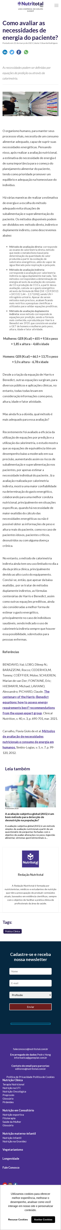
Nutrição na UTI (12, 1087)
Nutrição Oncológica (14, 1091)
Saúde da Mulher (12, 1121)
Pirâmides (8, 1102)
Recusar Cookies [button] (18, 1219)
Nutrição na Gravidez (14, 1141)
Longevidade (11, 1158)
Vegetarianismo (13, 1149)
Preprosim (8, 1095)
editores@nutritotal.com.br (30, 1068)
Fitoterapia (9, 1118)
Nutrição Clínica (13, 1080)
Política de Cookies (44, 1076)
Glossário (8, 1098)
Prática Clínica (12, 931)
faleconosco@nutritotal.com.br (30, 1048)
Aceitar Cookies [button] (43, 1219)
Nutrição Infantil (12, 1137)
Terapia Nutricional (13, 1084)
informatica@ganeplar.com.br (30, 1057)
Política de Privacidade (19, 1076)
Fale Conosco (11, 1167)
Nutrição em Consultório (18, 1110)
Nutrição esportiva (13, 1114)
